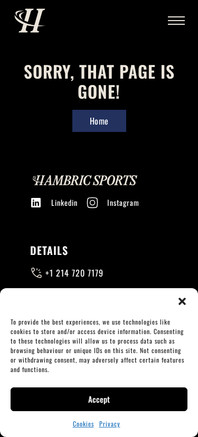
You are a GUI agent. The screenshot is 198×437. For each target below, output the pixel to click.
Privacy (109, 423)
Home (99, 121)
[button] (182, 301)
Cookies (83, 423)
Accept (99, 399)
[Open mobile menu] (176, 20)
